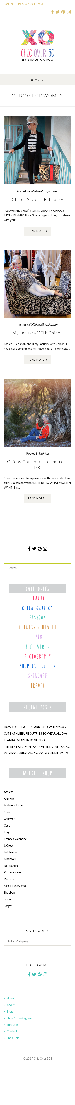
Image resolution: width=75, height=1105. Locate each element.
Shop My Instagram (19, 1018)
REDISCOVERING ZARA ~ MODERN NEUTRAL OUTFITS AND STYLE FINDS (37, 753)
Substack (12, 1024)
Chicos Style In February (37, 199)
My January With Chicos (37, 332)
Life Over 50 (25, 3)
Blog (10, 1011)
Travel (40, 3)
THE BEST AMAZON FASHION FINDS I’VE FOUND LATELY (37, 746)
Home (10, 998)
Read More (36, 231)
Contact (12, 1031)
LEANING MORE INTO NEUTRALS (26, 740)
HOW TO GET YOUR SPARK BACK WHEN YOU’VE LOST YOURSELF (37, 727)
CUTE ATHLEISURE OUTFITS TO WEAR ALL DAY (36, 733)
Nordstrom (11, 865)
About (11, 1005)
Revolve (9, 879)
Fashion (9, 3)
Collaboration (38, 191)
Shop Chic (13, 1038)
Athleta (8, 792)
